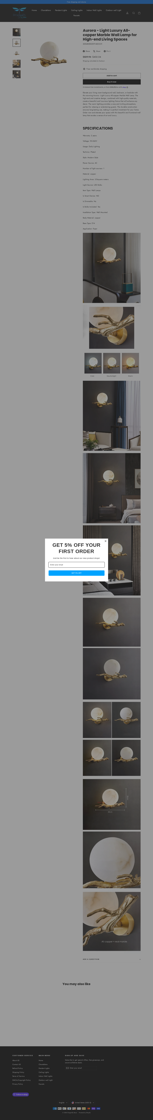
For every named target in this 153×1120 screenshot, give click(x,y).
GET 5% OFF (77, 573)
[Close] (105, 541)
